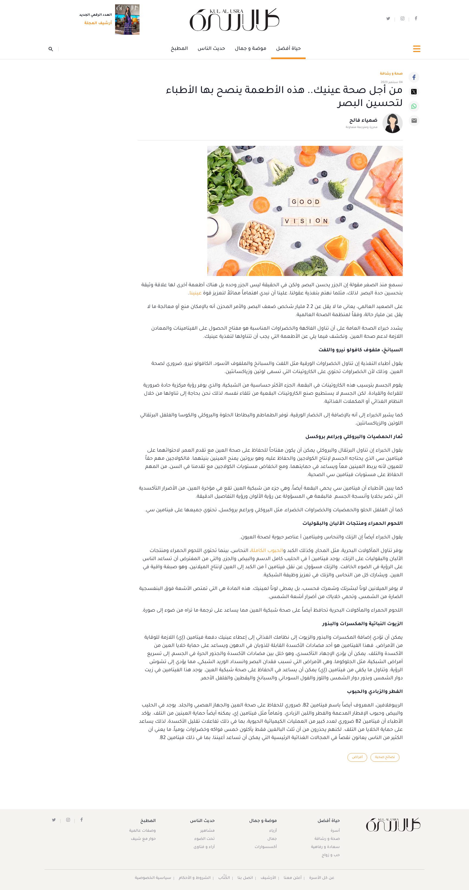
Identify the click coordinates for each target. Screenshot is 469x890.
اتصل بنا (245, 878)
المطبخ (179, 49)
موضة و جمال (250, 49)
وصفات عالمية (142, 831)
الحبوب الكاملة (267, 551)
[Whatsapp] (414, 106)
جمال (272, 839)
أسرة (335, 831)
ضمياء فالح (363, 121)
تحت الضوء (204, 839)
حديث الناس (211, 49)
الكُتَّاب (224, 878)
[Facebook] (414, 77)
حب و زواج (331, 855)
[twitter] (388, 19)
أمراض (357, 757)
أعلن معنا (293, 878)
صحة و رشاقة (391, 74)
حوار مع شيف (143, 839)
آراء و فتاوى (204, 847)
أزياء (273, 831)
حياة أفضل (288, 49)
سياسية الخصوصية (153, 878)
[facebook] (415, 19)
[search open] (54, 49)
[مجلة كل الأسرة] (392, 824)
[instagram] (402, 19)
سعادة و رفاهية (325, 847)
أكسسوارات (266, 847)
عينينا (195, 293)
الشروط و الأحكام (195, 878)
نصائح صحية (385, 757)
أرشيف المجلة (98, 23)
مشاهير (207, 831)
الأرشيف (268, 878)
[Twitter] (414, 91)
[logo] (234, 20)
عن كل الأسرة (321, 878)
